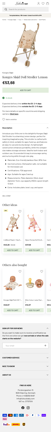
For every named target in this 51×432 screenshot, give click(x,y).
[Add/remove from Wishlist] (20, 211)
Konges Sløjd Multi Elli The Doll (14, 300)
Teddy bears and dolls (30, 19)
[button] (47, 3)
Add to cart (25, 90)
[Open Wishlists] (43, 3)
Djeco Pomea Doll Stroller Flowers (37, 240)
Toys (19, 19)
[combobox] (25, 9)
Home (4, 19)
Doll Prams (42, 19)
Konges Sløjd (12, 19)
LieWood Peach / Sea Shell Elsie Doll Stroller (19, 240)
